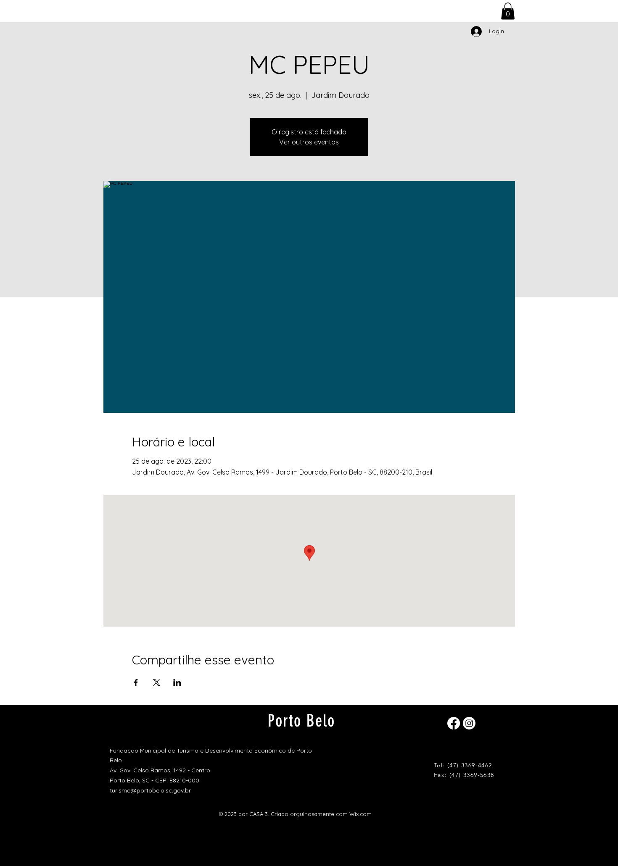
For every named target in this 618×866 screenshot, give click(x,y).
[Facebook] (453, 723)
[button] (508, 11)
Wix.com (360, 814)
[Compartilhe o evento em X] (157, 682)
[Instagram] (469, 723)
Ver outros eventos (309, 142)
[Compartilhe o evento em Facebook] (136, 682)
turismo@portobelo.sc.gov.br (150, 790)
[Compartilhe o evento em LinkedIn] (177, 682)
